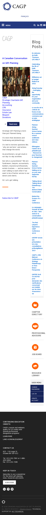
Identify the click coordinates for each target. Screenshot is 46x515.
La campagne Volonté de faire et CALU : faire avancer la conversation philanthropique (37, 212)
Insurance (6, 110)
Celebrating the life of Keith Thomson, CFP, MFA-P (36, 68)
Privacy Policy (25, 509)
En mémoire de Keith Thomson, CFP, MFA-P (36, 56)
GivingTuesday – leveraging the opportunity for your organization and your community (37, 95)
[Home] (14, 6)
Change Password (36, 388)
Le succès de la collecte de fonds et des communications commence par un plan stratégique (37, 113)
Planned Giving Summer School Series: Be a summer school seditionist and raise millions (37, 133)
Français (25, 16)
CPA (4, 107)
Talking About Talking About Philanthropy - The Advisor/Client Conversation (37, 186)
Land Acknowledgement (13, 439)
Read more (14, 124)
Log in (34, 394)
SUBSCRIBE (9, 482)
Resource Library (36, 374)
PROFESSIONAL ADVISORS (38, 334)
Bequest (5, 115)
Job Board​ (37, 354)
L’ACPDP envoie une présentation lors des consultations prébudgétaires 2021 (37, 244)
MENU (7, 25)
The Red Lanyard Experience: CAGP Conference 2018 (36, 227)
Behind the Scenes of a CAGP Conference (36, 199)
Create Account (35, 399)
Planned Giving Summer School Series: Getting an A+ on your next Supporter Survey (37, 169)
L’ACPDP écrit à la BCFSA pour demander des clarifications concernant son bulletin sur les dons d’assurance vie (37, 284)
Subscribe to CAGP (10, 198)
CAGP (4, 97)
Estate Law (7, 112)
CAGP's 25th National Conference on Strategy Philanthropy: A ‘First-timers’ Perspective (37, 262)
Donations (6, 117)
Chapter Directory (37, 313)
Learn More (7, 436)
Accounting (7, 105)
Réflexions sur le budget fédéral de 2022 (37, 80)
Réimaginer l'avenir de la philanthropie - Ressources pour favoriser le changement (37, 151)
